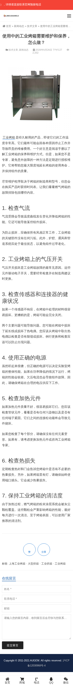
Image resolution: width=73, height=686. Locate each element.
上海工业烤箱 (17, 563)
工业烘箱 (46, 563)
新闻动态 (19, 26)
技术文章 (32, 26)
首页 (8, 26)
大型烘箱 (33, 563)
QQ (51, 682)
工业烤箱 (9, 137)
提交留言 (12, 645)
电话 (36, 682)
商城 (22, 682)
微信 (66, 682)
